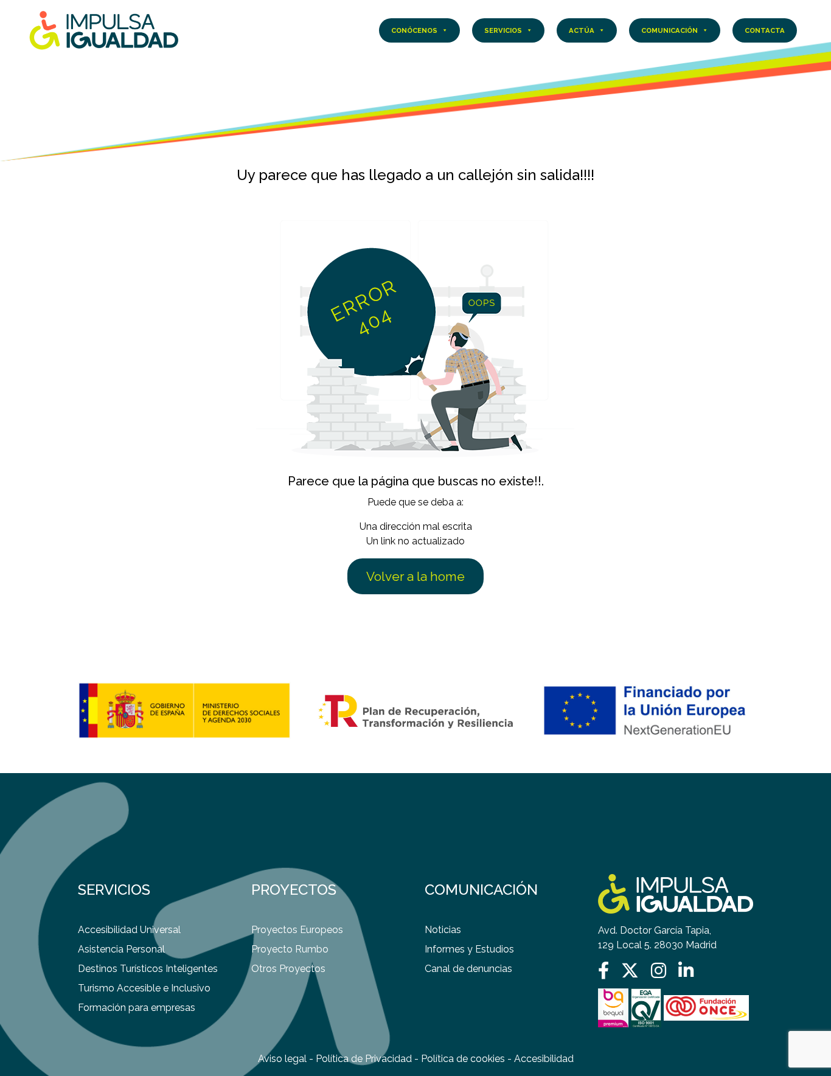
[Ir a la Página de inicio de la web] (104, 29)
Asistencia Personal (121, 949)
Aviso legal (282, 1058)
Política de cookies (463, 1058)
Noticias (443, 929)
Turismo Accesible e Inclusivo (144, 988)
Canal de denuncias (468, 968)
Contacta (765, 30)
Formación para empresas (136, 1007)
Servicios (503, 30)
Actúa (581, 30)
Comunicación (669, 30)
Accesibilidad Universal (129, 929)
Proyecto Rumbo (290, 949)
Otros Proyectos (288, 968)
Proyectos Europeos (297, 929)
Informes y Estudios (469, 949)
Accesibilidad (544, 1058)
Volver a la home (415, 576)
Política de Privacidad (364, 1058)
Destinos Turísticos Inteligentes (148, 968)
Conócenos (414, 30)
